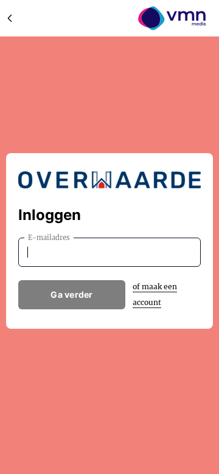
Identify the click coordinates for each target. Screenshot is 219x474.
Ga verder (71, 294)
